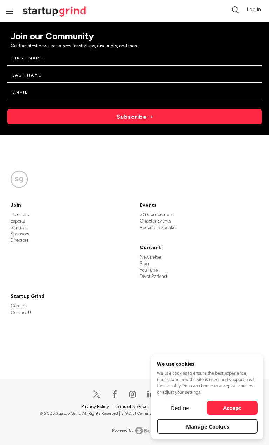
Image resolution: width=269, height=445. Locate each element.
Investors (20, 214)
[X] (97, 394)
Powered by (122, 430)
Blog (144, 263)
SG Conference (156, 214)
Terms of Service (131, 406)
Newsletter (150, 257)
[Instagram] (133, 394)
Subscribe (132, 116)
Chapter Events (155, 221)
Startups (19, 227)
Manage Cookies (207, 426)
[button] (235, 10)
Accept (232, 407)
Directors (19, 240)
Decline (180, 407)
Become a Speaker (158, 227)
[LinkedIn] (151, 394)
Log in (254, 9)
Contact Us (22, 312)
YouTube (149, 270)
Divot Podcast (153, 276)
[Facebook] (115, 394)
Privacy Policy (95, 406)
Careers (18, 305)
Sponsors (20, 234)
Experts (18, 221)
